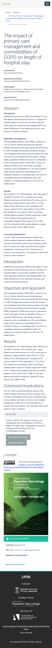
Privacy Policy (23, 626)
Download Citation (16, 443)
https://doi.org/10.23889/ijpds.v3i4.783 (25, 550)
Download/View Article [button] (17, 538)
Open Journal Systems (15, 564)
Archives (16, 12)
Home (8, 12)
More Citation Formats (17, 437)
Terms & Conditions (10, 626)
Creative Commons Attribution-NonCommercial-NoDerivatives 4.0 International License (24, 467)
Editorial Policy (34, 626)
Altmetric (23, 555)
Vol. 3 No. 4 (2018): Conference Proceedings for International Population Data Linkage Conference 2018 (25, 18)
